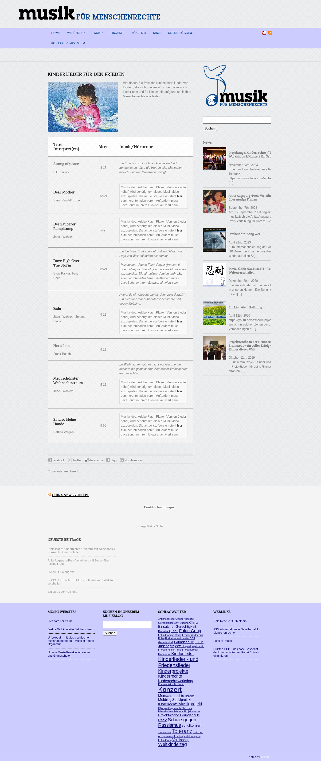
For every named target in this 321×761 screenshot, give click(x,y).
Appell (179, 618)
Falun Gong (190, 630)
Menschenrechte (171, 696)
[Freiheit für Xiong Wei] (214, 240)
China (193, 622)
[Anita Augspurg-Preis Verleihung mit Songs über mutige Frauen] (214, 201)
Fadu (57, 308)
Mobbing (189, 695)
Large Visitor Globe (151, 526)
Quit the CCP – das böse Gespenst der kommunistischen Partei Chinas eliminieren (236, 652)
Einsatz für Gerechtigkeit (177, 626)
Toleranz (182, 731)
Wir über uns (77, 33)
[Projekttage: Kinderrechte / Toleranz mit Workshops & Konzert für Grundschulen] (214, 158)
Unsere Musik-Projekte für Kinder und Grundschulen (69, 654)
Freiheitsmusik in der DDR (180, 638)
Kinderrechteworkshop (175, 681)
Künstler (138, 33)
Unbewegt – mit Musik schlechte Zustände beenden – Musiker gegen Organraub (71, 641)
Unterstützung (180, 33)
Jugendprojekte (170, 646)
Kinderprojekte (173, 671)
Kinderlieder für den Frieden (86, 74)
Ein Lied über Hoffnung (245, 307)
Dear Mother (64, 192)
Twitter (77, 460)
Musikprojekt (190, 704)
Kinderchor (164, 654)
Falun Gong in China (169, 635)
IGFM (199, 642)
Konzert (170, 689)
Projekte (117, 33)
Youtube (264, 33)
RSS (270, 33)
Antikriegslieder (167, 618)
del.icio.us (96, 460)
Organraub (174, 708)
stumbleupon (133, 460)
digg (114, 460)
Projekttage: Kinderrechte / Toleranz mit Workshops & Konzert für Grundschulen (258, 154)
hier (179, 196)
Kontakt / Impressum (68, 43)
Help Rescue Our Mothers (230, 621)
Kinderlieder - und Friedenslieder (178, 662)
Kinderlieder (182, 653)
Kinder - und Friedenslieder (183, 649)
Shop (157, 33)
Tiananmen (164, 732)
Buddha (184, 622)
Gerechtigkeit (165, 642)
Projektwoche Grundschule (179, 715)
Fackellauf (164, 631)
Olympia (163, 708)
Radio (162, 720)
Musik (98, 33)
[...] (231, 182)
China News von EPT (70, 495)
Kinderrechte (170, 676)
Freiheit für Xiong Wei (244, 234)
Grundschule (184, 642)
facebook (58, 460)
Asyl (176, 622)
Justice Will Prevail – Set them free (70, 629)
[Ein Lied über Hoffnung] (214, 313)
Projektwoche (192, 711)
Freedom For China (60, 621)
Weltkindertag (172, 744)
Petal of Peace (222, 641)
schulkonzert (191, 725)
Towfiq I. (266, 757)
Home (55, 33)
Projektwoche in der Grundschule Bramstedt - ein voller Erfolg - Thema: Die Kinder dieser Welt (259, 345)
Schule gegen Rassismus (177, 722)
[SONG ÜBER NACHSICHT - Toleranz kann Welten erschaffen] (214, 274)
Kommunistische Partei (171, 684)
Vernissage (180, 740)
